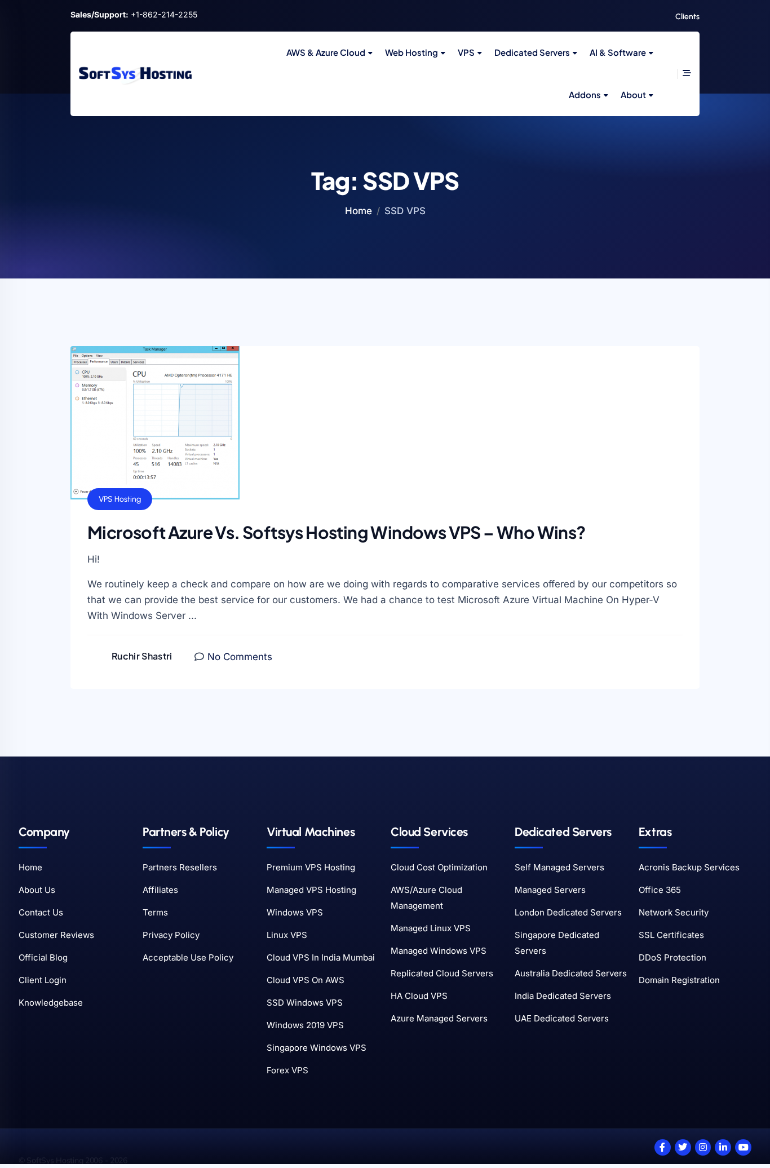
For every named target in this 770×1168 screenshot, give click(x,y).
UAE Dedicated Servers (562, 1018)
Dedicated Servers (532, 52)
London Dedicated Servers (568, 912)
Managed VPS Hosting (311, 889)
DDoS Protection (672, 957)
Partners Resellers (180, 867)
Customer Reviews (56, 935)
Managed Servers (550, 889)
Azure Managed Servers (439, 1018)
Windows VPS (295, 912)
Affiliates (160, 889)
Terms (155, 912)
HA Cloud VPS (419, 995)
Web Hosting (411, 52)
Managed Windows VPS (438, 950)
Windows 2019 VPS (305, 1025)
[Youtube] (743, 1147)
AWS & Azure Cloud (325, 52)
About (633, 94)
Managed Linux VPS (431, 928)
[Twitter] (683, 1147)
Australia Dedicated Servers (571, 973)
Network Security (674, 912)
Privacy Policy (171, 935)
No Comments (239, 656)
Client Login (43, 980)
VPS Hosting (120, 499)
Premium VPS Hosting (311, 867)
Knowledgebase (51, 1002)
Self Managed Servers (559, 867)
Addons (585, 94)
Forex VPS (287, 1070)
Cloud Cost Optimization (439, 867)
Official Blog (43, 957)
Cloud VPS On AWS (305, 980)
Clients (687, 16)
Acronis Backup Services (689, 867)
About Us (37, 889)
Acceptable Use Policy (188, 957)
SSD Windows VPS (305, 1002)
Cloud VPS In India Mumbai (321, 957)
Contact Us (41, 912)
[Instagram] (703, 1147)
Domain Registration (679, 980)
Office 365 (660, 889)
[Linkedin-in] (723, 1147)
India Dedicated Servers (563, 995)
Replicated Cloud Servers (442, 973)
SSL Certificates (671, 935)
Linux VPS (287, 935)
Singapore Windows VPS (316, 1047)
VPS (466, 52)
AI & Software (618, 52)
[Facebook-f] (662, 1147)
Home (358, 210)
